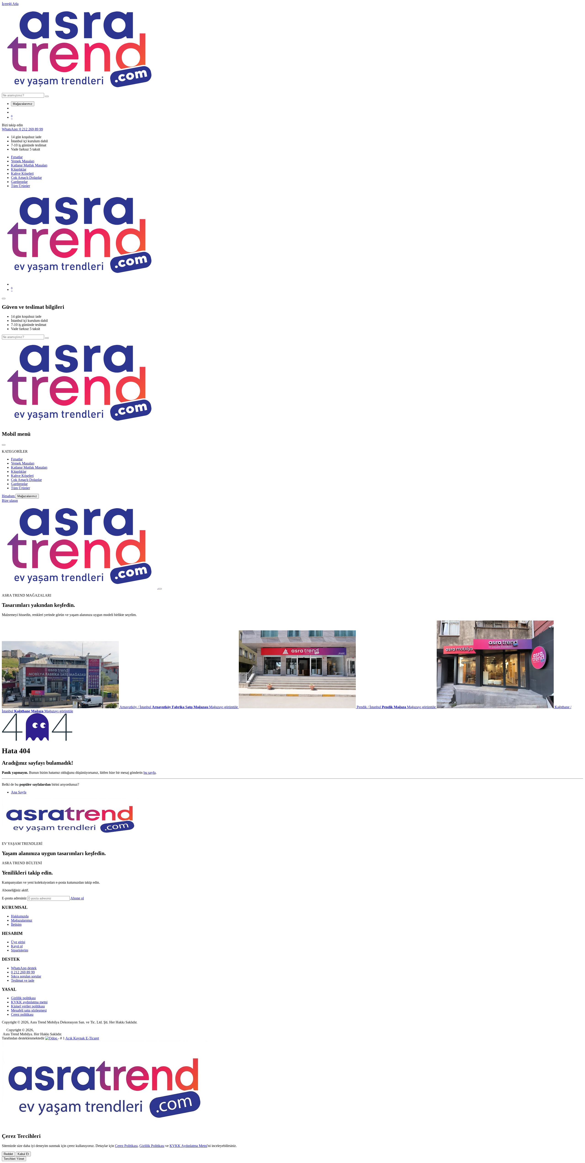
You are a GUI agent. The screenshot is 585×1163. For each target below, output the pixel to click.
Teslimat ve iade (22, 980)
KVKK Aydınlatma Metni (188, 1146)
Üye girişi (18, 942)
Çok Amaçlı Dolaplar (26, 178)
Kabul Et (23, 1154)
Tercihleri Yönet (14, 1158)
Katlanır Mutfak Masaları (29, 165)
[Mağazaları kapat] (160, 588)
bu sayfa (150, 772)
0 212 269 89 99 (23, 972)
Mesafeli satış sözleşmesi (29, 1010)
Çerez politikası (22, 1014)
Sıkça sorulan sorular (26, 976)
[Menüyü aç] (3, 298)
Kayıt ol (17, 946)
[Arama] (47, 96)
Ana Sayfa (18, 792)
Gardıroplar (19, 182)
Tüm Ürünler (20, 186)
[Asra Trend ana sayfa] (79, 91)
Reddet (8, 1154)
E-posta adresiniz (14, 898)
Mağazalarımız (22, 104)
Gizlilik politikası (23, 998)
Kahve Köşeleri (22, 173)
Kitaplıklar (18, 169)
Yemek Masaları (22, 161)
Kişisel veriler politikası (28, 1006)
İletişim (16, 924)
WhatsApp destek (24, 968)
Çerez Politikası (126, 1146)
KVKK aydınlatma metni (29, 1002)
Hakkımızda (20, 916)
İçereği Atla (10, 4)
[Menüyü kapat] (3, 445)
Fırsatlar (17, 157)
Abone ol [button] (77, 898)
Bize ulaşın (10, 500)
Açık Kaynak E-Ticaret (82, 1038)
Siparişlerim (19, 950)
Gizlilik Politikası (151, 1146)
